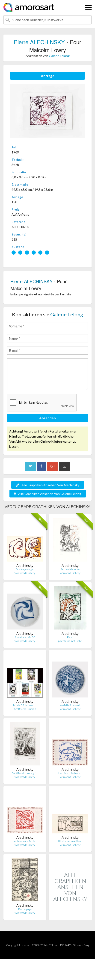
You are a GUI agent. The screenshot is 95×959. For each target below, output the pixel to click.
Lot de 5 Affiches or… (25, 705)
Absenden (47, 418)
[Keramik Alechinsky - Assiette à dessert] (70, 676)
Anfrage (47, 76)
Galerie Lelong (59, 56)
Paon (70, 637)
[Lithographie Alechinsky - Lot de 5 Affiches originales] (25, 676)
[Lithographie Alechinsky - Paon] (70, 608)
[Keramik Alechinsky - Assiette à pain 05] (25, 608)
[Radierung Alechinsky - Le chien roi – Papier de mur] (25, 812)
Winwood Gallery (25, 573)
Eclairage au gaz (25, 569)
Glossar (77, 945)
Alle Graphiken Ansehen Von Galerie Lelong (49, 494)
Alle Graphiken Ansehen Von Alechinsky (50, 485)
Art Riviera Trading (25, 709)
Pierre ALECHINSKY (39, 42)
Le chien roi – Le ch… (70, 773)
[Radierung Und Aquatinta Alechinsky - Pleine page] (25, 880)
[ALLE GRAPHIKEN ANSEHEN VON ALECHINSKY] (70, 915)
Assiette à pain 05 (25, 637)
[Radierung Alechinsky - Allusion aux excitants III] (70, 812)
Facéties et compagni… (25, 773)
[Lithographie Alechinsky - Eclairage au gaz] (25, 540)
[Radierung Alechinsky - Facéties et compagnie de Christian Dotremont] (25, 744)
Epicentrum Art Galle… (70, 641)
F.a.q (86, 945)
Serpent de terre (70, 569)
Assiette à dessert (70, 705)
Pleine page (25, 909)
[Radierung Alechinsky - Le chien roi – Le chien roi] (70, 744)
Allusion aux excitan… (70, 841)
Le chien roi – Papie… (25, 841)
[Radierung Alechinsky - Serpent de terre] (70, 540)
